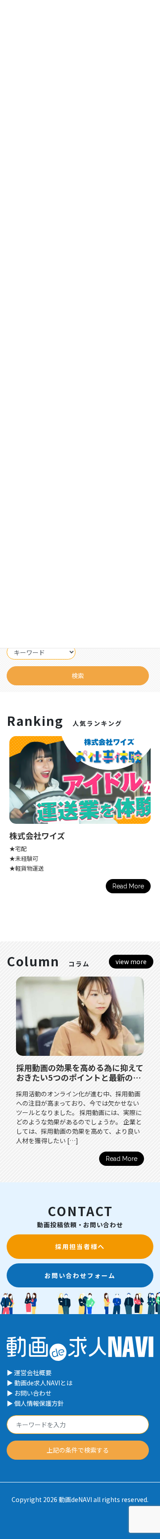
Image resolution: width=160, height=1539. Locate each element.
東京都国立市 (53, 868)
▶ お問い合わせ (29, 1392)
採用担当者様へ (80, 1246)
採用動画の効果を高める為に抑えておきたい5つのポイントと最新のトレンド (80, 1077)
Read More (121, 1158)
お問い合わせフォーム (80, 1275)
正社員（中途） (56, 878)
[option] (80, 1074)
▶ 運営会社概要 (29, 1372)
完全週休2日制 (54, 848)
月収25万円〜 (53, 858)
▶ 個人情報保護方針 (35, 1403)
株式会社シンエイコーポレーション (94, 835)
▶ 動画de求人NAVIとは (39, 1382)
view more (131, 961)
